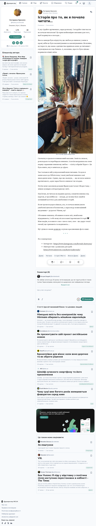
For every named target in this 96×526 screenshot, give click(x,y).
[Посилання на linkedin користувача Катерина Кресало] (21, 42)
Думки (41, 256)
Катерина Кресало (17, 20)
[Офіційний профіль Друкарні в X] (8, 523)
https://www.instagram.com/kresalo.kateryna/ (73, 244)
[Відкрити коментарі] (61, 262)
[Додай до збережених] (30, 57)
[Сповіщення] (76, 3)
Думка (83, 256)
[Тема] (84, 3)
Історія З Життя (59, 256)
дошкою (57, 229)
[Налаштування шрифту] (91, 12)
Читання (49, 256)
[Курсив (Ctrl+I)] (42, 299)
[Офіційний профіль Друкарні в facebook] (2, 523)
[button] (76, 3)
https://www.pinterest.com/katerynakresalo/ (62, 250)
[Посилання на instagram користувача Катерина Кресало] (13, 42)
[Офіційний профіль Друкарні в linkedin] (11, 523)
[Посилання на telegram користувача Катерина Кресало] (17, 42)
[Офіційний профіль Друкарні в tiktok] (5, 523)
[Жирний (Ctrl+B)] (38, 299)
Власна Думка (73, 256)
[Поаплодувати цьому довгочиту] (52, 262)
